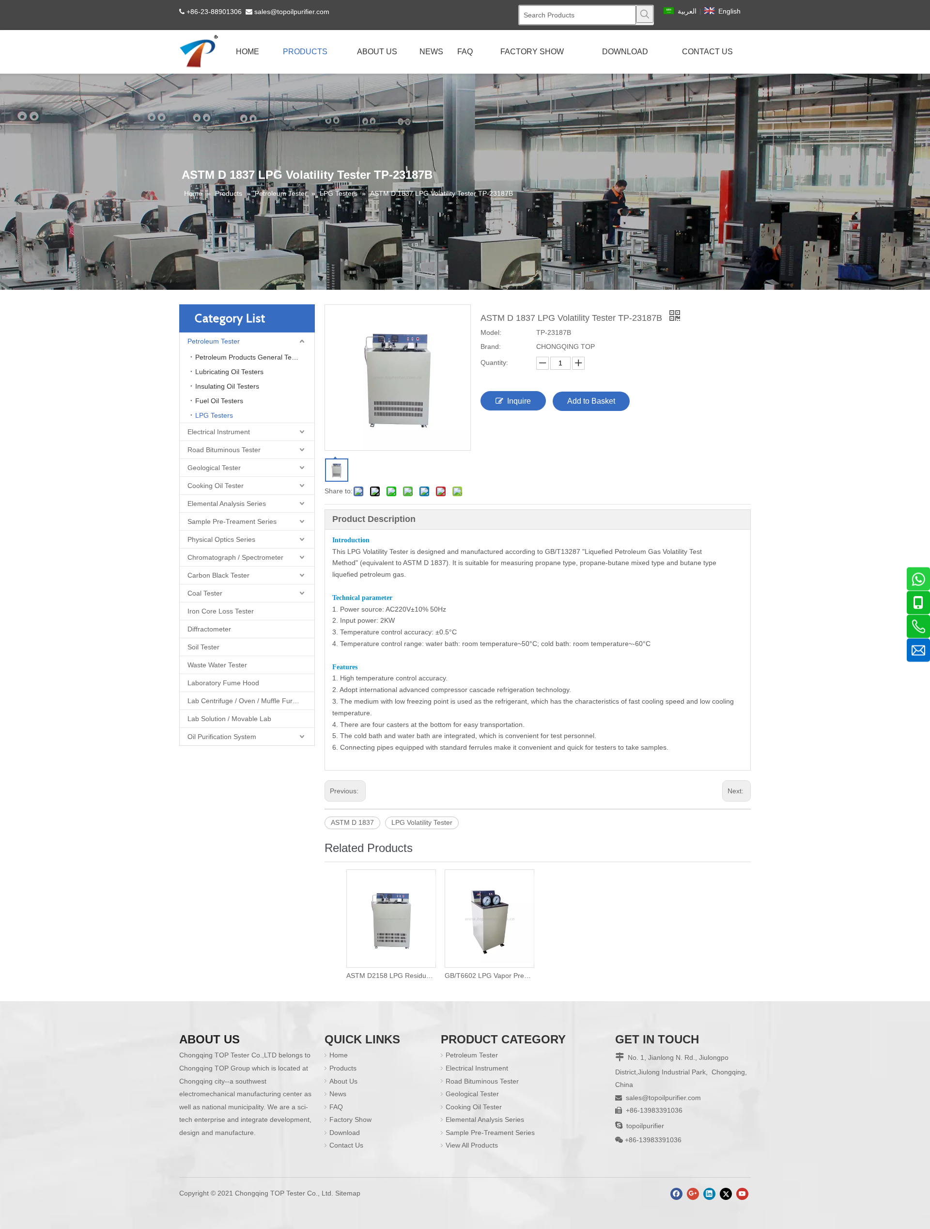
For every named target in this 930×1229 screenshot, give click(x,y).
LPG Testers (214, 415)
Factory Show (350, 1119)
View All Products (472, 1145)
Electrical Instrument (218, 432)
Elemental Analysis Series (226, 503)
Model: (490, 332)
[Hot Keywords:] (644, 14)
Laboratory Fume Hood (223, 683)
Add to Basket (591, 401)
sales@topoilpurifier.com (291, 12)
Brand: (490, 346)
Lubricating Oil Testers (229, 372)
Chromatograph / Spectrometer (235, 557)
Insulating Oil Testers (227, 386)
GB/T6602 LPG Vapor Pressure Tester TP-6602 (489, 975)
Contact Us (346, 1145)
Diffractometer (209, 629)
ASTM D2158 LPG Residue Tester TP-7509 (390, 975)
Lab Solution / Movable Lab (229, 719)
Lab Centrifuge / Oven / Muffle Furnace (247, 701)
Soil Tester (203, 647)
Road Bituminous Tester (224, 450)
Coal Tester (204, 593)
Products (342, 1068)
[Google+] (693, 1194)
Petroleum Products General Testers (251, 357)
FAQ (336, 1107)
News (337, 1094)
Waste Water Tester (217, 665)
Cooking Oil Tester (215, 485)
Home (338, 1055)
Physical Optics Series (221, 539)
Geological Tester (214, 468)
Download (344, 1132)
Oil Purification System (221, 737)
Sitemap (347, 1193)
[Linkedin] (709, 1194)
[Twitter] (726, 1194)
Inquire (519, 401)
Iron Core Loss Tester (220, 611)
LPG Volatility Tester (421, 822)
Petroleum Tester (213, 341)
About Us (343, 1081)
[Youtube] (742, 1194)
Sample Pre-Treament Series (232, 521)
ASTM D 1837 (352, 822)
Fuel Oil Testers (219, 401)
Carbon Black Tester (218, 575)
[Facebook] (676, 1194)
